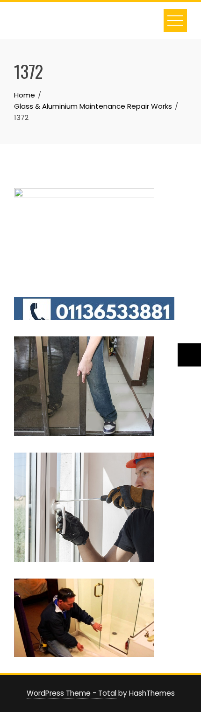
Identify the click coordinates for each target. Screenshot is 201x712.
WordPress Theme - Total (71, 693)
